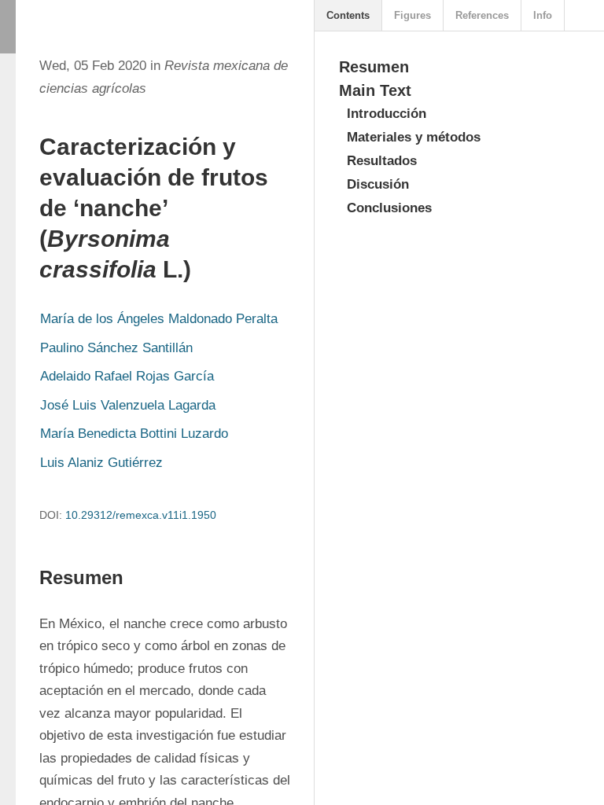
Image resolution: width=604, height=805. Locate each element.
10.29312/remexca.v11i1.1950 (140, 515)
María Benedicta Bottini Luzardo (134, 433)
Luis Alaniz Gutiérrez (101, 462)
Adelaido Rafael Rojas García (127, 376)
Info (542, 15)
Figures (412, 15)
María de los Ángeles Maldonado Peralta (159, 318)
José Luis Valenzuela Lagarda (127, 405)
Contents (348, 15)
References (482, 15)
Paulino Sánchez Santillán (116, 347)
